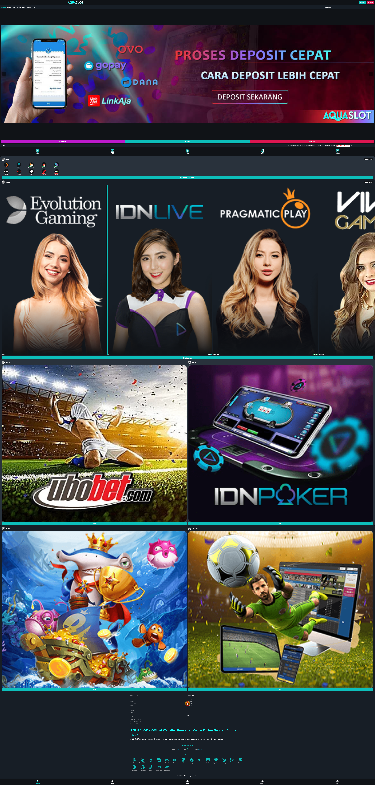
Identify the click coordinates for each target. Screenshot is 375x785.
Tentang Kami (191, 699)
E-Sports (132, 712)
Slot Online (133, 703)
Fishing (29, 7)
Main (94, 524)
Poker (24, 7)
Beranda (3, 7)
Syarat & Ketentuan (135, 721)
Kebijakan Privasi (135, 724)
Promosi (35, 7)
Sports (9, 7)
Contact (190, 701)
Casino (19, 7)
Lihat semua (368, 159)
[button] (4, 74)
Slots (13, 7)
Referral (190, 708)
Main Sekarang (187, 358)
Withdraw (190, 705)
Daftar (362, 3)
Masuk (370, 3)
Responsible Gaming (136, 719)
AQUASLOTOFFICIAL (339, 146)
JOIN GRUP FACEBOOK (187, 178)
